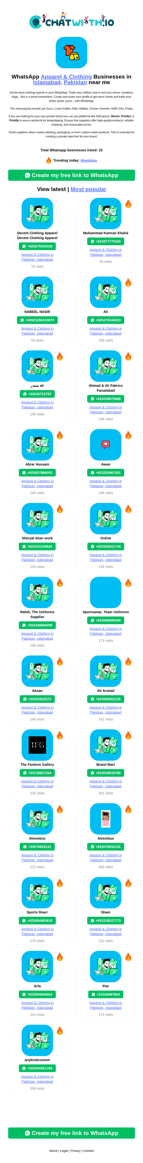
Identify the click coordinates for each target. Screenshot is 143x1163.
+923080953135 (108, 699)
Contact (88, 1151)
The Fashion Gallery (37, 764)
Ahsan (37, 691)
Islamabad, (47, 82)
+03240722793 (39, 394)
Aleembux (88, 160)
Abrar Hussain (37, 464)
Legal (64, 1151)
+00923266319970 (39, 320)
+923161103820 (39, 546)
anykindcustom (37, 1060)
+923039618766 (108, 773)
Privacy (75, 1151)
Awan (105, 464)
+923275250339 (39, 246)
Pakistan (75, 82)
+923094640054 (39, 994)
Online (105, 538)
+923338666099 (39, 625)
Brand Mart (105, 764)
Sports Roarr (37, 912)
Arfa (37, 986)
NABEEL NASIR (37, 312)
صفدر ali (37, 385)
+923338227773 (108, 920)
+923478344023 (108, 320)
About (53, 1151)
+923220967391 (108, 473)
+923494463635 (39, 920)
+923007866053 (39, 473)
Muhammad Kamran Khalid (105, 233)
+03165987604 (108, 994)
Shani (105, 912)
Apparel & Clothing (66, 76)
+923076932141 (108, 847)
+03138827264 (39, 773)
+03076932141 (39, 847)
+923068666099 (108, 620)
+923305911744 (108, 546)
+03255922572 (39, 699)
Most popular (88, 189)
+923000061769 (39, 1068)
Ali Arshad (105, 691)
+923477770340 (108, 241)
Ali (105, 312)
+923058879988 (108, 399)
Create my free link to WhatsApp (75, 175)
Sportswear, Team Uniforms (106, 612)
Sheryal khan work (37, 538)
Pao (106, 986)
